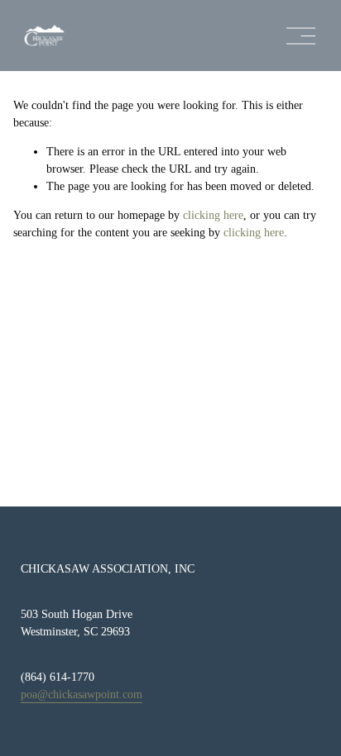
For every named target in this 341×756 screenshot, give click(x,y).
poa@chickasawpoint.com (81, 694)
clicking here (213, 215)
